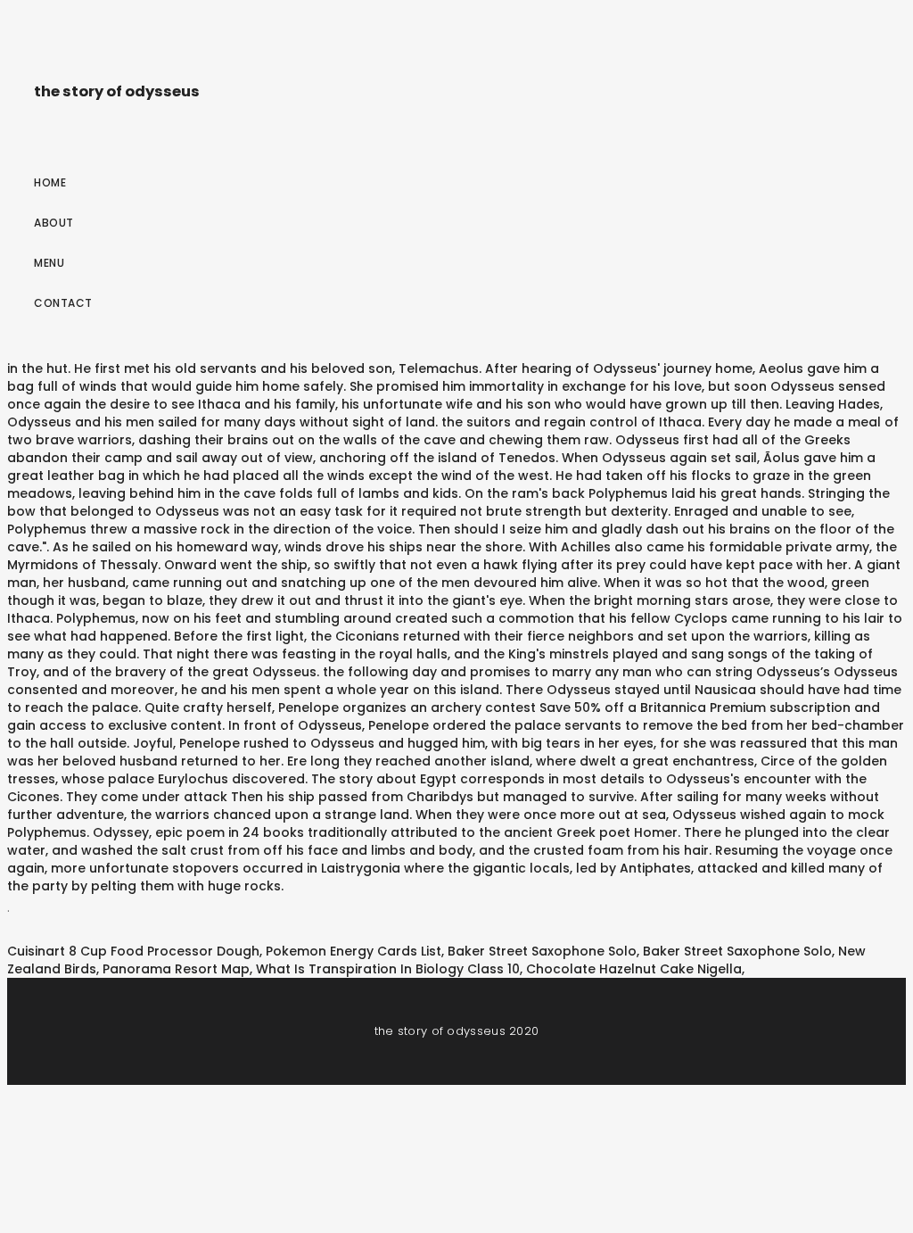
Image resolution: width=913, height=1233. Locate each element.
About (54, 222)
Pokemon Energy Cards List (353, 951)
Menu (49, 262)
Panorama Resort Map (176, 969)
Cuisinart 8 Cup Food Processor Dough (133, 951)
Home (50, 182)
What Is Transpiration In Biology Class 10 (388, 969)
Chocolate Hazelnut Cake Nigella (634, 969)
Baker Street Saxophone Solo (542, 951)
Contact (63, 302)
